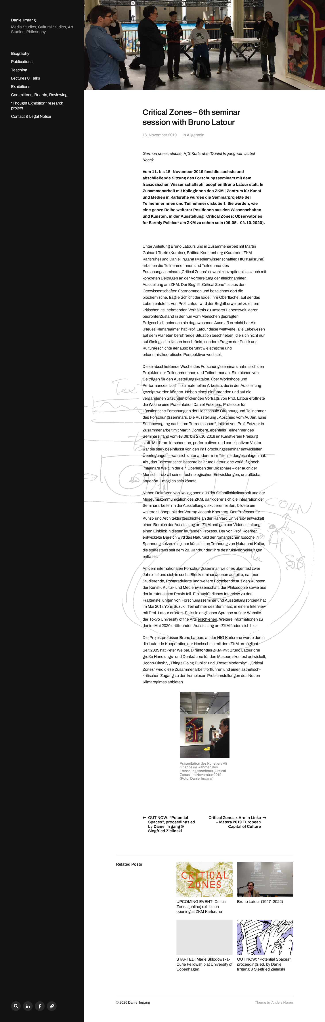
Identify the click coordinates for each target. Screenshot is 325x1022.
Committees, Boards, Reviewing (39, 95)
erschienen (207, 619)
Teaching (19, 70)
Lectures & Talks (25, 78)
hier (253, 625)
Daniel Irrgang (23, 20)
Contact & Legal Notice (31, 116)
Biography (20, 53)
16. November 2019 (160, 135)
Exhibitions (20, 86)
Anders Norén (282, 1002)
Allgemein (195, 135)
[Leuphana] (52, 1006)
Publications (21, 61)
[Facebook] (40, 1006)
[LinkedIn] (28, 1006)
